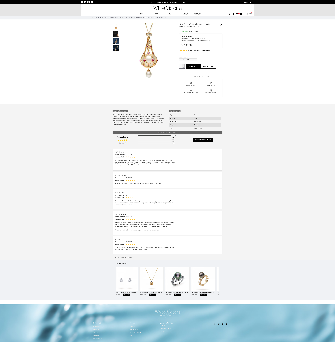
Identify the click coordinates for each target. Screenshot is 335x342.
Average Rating (122, 137)
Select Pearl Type (184, 57)
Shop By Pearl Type (101, 17)
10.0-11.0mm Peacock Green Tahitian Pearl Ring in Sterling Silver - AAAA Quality (155, 292)
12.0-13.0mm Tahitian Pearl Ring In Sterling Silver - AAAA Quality (207, 292)
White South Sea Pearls (116, 17)
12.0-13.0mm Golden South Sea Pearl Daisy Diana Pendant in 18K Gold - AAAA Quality (129, 292)
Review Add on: (120, 154)
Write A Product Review (203, 140)
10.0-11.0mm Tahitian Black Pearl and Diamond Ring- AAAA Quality (181, 292)
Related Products (122, 263)
